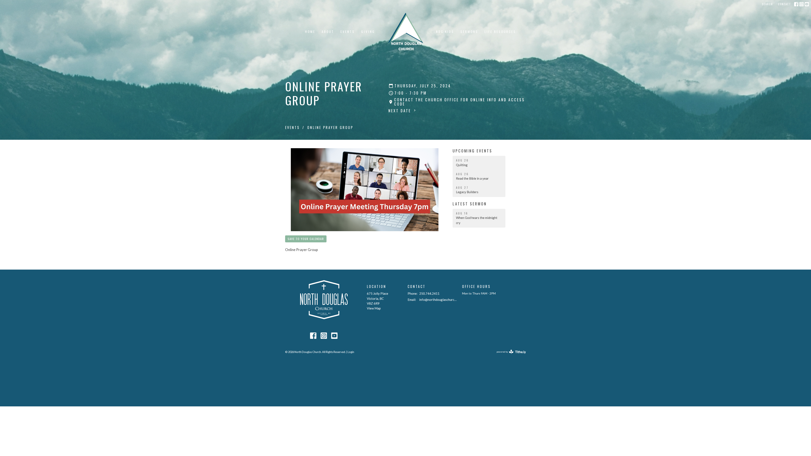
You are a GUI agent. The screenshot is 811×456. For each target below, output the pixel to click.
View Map (374, 308)
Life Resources (500, 31)
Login (351, 352)
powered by (509, 355)
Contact (784, 4)
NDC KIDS (445, 31)
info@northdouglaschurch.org (438, 299)
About (328, 31)
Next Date (400, 110)
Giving (368, 31)
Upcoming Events (472, 150)
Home (310, 31)
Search (767, 4)
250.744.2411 (429, 293)
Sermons (469, 31)
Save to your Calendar (306, 239)
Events (347, 31)
